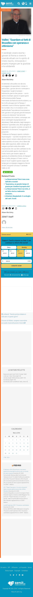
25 (20, 450)
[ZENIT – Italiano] (9, 4)
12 (24, 443)
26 (24, 450)
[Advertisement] (16, 300)
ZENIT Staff (21, 71)
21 (5, 450)
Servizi (30, 567)
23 (13, 450)
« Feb (5, 457)
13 (27, 443)
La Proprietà (22, 567)
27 (27, 450)
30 (13, 453)
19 (24, 446)
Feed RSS (17, 465)
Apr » (8, 457)
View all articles (7, 227)
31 (16, 453)
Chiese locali (5, 10)
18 (20, 446)
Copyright (17, 571)
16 (13, 446)
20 (27, 446)
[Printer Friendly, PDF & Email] (8, 172)
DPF (9, 567)
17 (16, 446)
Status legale (9, 571)
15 (9, 446)
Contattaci (24, 571)
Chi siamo (3, 567)
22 (9, 450)
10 (16, 443)
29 (9, 453)
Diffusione (15, 567)
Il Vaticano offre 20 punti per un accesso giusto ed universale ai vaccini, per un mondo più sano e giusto (16, 471)
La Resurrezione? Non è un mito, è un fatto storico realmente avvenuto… (17, 191)
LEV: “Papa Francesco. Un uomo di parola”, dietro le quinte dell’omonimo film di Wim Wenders (15, 489)
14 (5, 446)
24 (16, 450)
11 (20, 443)
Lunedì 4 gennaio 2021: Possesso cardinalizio (16, 505)
